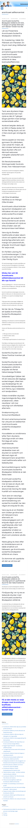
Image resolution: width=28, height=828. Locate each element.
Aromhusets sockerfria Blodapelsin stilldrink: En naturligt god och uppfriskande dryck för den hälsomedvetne (13, 580)
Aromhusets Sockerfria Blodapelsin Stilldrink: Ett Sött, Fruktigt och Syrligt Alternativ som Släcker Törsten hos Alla (13, 24)
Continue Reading (7, 565)
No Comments (22, 18)
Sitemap (5, 815)
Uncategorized (14, 18)
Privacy (5, 813)
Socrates (17, 823)
